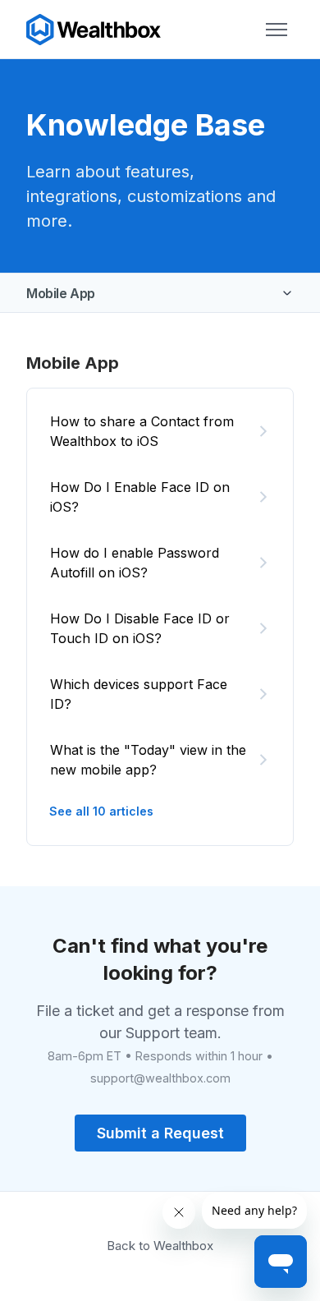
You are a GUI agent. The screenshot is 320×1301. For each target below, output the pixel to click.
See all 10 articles (101, 811)
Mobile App (60, 293)
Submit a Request (160, 1133)
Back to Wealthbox (160, 1245)
